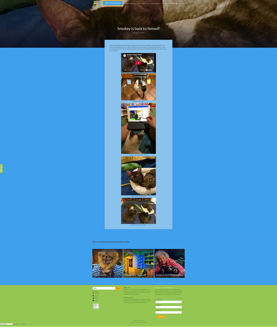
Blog (164, 3)
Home (127, 3)
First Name (159, 305)
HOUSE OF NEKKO (155, 3)
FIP (138, 3)
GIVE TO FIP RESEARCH (113, 3)
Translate (23, 324)
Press (170, 3)
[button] (133, 3)
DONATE (132, 3)
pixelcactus (144, 322)
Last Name (159, 310)
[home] (97, 3)
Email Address (159, 299)
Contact (181, 3)
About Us (145, 3)
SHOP (176, 3)
